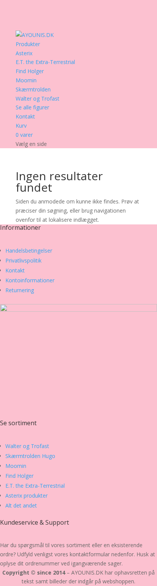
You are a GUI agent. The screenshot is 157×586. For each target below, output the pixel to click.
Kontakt (25, 116)
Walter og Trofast (37, 98)
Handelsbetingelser (28, 250)
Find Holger (30, 71)
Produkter (28, 44)
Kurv (21, 125)
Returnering (19, 290)
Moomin (26, 80)
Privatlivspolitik (23, 260)
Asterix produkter (26, 495)
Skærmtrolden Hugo (30, 456)
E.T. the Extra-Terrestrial (45, 62)
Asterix (24, 53)
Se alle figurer (32, 107)
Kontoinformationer (29, 280)
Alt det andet (21, 505)
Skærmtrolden (33, 89)
